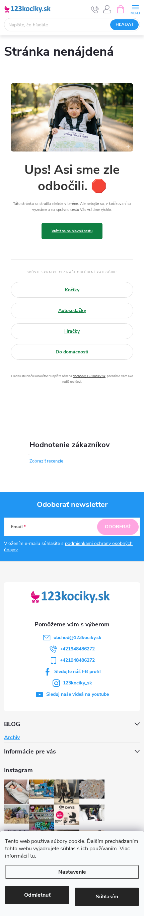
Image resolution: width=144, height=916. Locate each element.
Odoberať (118, 527)
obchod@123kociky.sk (89, 376)
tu (32, 856)
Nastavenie (72, 872)
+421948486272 (77, 649)
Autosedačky (72, 310)
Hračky (72, 331)
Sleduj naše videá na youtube (77, 694)
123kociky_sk (77, 683)
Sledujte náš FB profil (77, 671)
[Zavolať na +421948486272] (95, 9)
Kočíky (72, 290)
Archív (12, 737)
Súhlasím (107, 896)
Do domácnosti (72, 352)
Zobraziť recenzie (46, 461)
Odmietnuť (37, 895)
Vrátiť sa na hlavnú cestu (72, 231)
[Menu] (135, 9)
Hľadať (125, 25)
